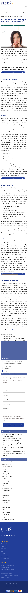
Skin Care (5, 502)
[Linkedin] (2, 336)
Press (4, 497)
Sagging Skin (6, 500)
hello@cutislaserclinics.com (11, 371)
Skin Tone (5, 509)
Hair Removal (6, 493)
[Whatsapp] (7, 336)
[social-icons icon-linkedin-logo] (9, 535)
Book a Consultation (20, 3)
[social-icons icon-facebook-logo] (2, 535)
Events (4, 478)
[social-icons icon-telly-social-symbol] (7, 535)
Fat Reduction (6, 490)
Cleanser (5, 471)
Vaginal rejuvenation (8, 517)
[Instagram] (9, 336)
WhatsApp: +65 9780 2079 (8, 565)
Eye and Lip (6, 481)
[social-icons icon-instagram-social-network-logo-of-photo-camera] (12, 535)
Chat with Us (13, 25)
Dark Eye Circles (7, 473)
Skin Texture (6, 507)
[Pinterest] (5, 336)
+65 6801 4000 (7, 366)
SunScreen (6, 514)
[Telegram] (12, 336)
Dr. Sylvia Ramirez (12, 12)
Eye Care (5, 483)
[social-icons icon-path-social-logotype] (14, 535)
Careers (3, 553)
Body (4, 469)
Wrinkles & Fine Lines (8, 519)
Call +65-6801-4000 (10, 28)
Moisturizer (6, 495)
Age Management (7, 466)
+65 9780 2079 (8, 368)
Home (2, 12)
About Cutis (4, 543)
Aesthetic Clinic (7, 464)
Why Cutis (3, 548)
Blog (6, 12)
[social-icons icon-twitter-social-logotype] (4, 535)
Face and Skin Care (8, 488)
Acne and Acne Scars (8, 462)
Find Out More (13, 72)
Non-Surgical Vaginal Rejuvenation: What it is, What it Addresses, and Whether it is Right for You (14, 453)
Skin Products (6, 505)
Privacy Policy (5, 558)
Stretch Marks (6, 512)
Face (4, 485)
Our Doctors (4, 546)
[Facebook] (14, 336)
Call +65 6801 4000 (10, 74)
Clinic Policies (4, 556)
